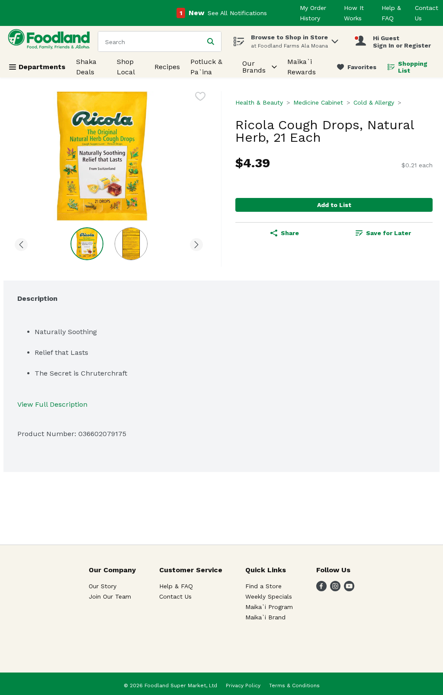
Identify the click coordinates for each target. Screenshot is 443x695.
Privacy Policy (243, 685)
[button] (334, 39)
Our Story (102, 586)
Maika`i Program (269, 606)
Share (290, 233)
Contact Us (175, 596)
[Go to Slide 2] (131, 243)
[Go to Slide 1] (87, 243)
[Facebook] (321, 589)
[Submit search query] (211, 41)
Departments (42, 67)
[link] (356, 67)
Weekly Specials (268, 596)
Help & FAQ (176, 586)
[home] (50, 41)
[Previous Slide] (21, 243)
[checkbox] (200, 98)
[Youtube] (349, 589)
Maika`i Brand (265, 617)
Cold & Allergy (373, 102)
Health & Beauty (259, 102)
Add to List (334, 204)
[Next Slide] (196, 243)
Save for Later (388, 233)
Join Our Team (110, 596)
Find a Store (263, 586)
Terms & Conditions (294, 685)
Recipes (167, 67)
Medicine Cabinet (318, 102)
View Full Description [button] (52, 404)
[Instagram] (335, 589)
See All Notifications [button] (237, 13)
